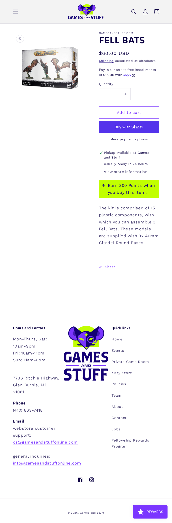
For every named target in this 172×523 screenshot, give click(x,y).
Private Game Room (130, 362)
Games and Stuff (92, 512)
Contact (119, 418)
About (117, 406)
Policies (119, 384)
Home (117, 339)
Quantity (106, 84)
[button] (15, 11)
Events (118, 350)
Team (116, 395)
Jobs (116, 429)
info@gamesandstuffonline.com (47, 463)
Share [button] (110, 267)
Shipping (106, 61)
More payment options (129, 139)
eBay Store (122, 373)
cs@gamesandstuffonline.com (45, 442)
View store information (125, 172)
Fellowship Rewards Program (130, 443)
